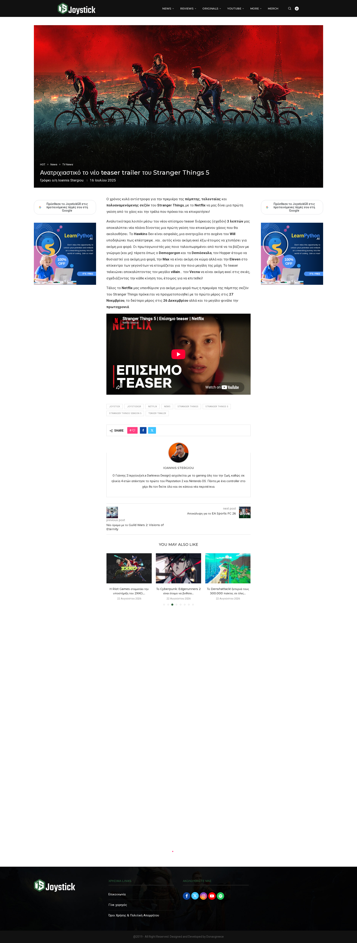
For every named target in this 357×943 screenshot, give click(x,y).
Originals (210, 8)
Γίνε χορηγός (117, 905)
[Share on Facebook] (143, 430)
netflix (152, 406)
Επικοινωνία (117, 894)
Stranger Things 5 (216, 406)
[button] (111, 579)
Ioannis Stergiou (70, 180)
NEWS (166, 8)
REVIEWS (187, 8)
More (254, 8)
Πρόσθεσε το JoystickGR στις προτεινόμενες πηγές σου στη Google (294, 207)
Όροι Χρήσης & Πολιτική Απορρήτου (133, 915)
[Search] (290, 8)
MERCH (273, 8)
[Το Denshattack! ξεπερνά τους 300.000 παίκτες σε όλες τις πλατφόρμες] (228, 568)
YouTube (234, 8)
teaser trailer (157, 413)
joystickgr (134, 406)
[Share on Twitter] (152, 430)
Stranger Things (187, 406)
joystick (114, 406)
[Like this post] (133, 430)
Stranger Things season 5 (125, 413)
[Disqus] (178, 668)
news (167, 406)
